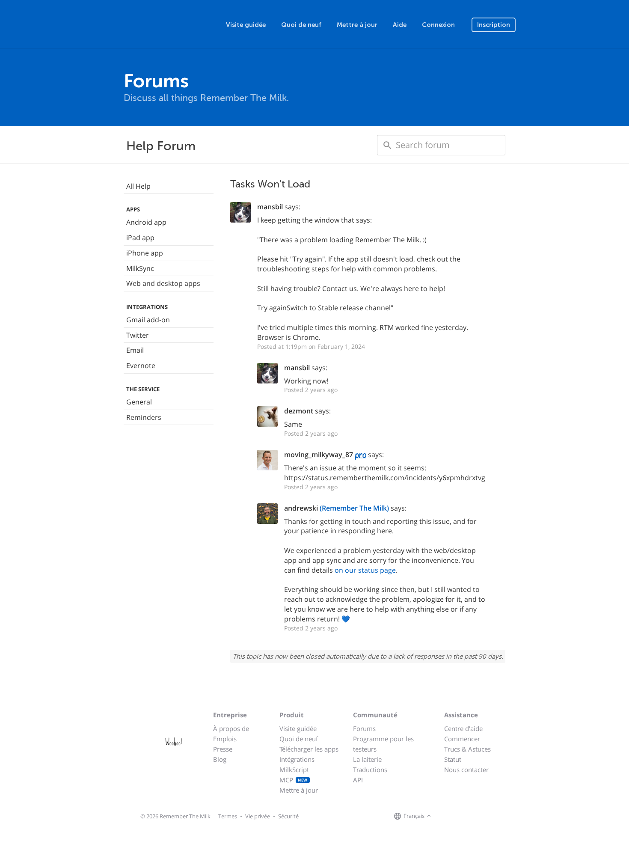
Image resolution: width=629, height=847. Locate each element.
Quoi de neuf (301, 25)
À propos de (231, 728)
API (358, 780)
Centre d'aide (463, 728)
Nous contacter (466, 769)
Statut (452, 759)
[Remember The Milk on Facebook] (445, 816)
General (139, 402)
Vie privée (257, 816)
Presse (222, 749)
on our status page (365, 570)
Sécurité (288, 816)
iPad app (140, 237)
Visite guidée (246, 25)
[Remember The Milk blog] (468, 816)
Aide (399, 25)
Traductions (370, 769)
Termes (227, 816)
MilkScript (294, 769)
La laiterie (367, 759)
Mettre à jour (357, 25)
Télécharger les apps (308, 749)
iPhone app (144, 253)
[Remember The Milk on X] (457, 816)
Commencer (462, 738)
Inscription (493, 25)
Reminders (143, 417)
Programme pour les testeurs (383, 743)
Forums (364, 728)
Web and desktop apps (163, 283)
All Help (138, 186)
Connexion (438, 25)
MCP (293, 780)
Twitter (137, 335)
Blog (219, 759)
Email (135, 350)
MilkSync (140, 268)
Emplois (225, 738)
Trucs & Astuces (467, 749)
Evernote (140, 365)
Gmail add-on (148, 319)
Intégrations (296, 759)
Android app (146, 222)
